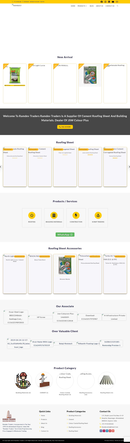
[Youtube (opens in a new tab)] (113, 2)
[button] (23, 29)
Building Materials (54, 222)
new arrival (65, 57)
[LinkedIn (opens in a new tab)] (109, 2)
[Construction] (76, 215)
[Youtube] (110, 431)
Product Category (65, 368)
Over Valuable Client (65, 331)
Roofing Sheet (65, 142)
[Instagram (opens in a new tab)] (105, 2)
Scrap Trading (98, 222)
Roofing (31, 222)
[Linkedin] (107, 431)
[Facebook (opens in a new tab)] (102, 2)
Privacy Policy (109, 440)
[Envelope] (113, 431)
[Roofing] (31, 215)
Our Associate (65, 306)
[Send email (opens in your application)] (116, 2)
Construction (76, 222)
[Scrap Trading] (98, 215)
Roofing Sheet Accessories (65, 248)
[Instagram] (104, 431)
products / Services (65, 201)
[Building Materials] (53, 215)
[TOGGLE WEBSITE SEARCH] (117, 6)
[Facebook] (101, 431)
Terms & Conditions (121, 440)
